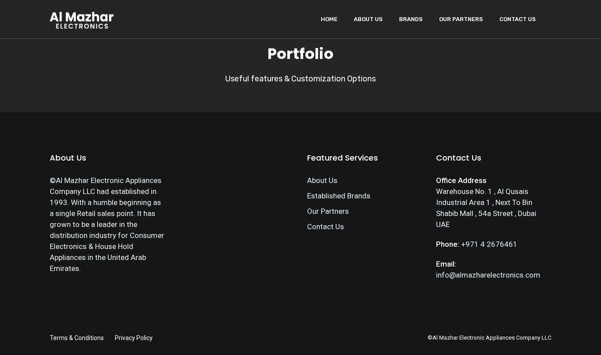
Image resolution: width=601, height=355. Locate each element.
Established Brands (338, 195)
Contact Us (517, 19)
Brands (411, 19)
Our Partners (461, 19)
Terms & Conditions (77, 337)
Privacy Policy (134, 337)
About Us (368, 19)
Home (329, 19)
